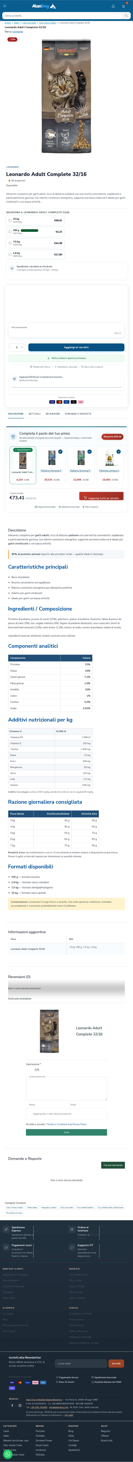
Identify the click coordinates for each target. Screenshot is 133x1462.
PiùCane (40, 1454)
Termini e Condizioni (57, 1124)
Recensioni (53, 413)
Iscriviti (116, 1363)
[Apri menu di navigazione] (6, 5)
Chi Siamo (8, 1313)
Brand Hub (106, 1440)
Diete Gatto (32, 1207)
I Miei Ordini (9, 1298)
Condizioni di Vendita (80, 1313)
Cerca (126, 15)
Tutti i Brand (9, 1331)
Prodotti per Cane (14, 1213)
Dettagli (35, 413)
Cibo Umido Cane (12, 1445)
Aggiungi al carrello (76, 347)
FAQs (71, 1435)
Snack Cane (9, 1450)
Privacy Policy (79, 1124)
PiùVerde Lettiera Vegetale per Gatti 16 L (110, 471)
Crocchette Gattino (85, 1207)
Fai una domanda (113, 1165)
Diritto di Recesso (78, 1331)
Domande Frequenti (13, 1286)
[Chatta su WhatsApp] (7, 1454)
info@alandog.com (58, 1407)
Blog (5, 1319)
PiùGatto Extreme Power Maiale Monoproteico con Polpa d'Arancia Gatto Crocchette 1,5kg (81, 471)
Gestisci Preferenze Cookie (84, 1342)
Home (8, 23)
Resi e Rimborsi (11, 1280)
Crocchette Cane (78, 1274)
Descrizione (16, 413)
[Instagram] (20, 1405)
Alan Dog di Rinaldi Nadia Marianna (44, 1399)
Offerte (105, 1435)
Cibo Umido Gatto (14, 1207)
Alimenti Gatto (76, 1292)
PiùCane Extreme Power (16, 1325)
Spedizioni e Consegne (15, 1274)
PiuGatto (40, 1435)
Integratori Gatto (48, 1207)
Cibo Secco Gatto (47, 23)
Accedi (113, 6)
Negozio (105, 1431)
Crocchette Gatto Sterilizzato (111, 1207)
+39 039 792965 (38, 1407)
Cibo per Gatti (29, 23)
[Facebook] (12, 1405)
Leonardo (18, 31)
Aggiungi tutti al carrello (103, 498)
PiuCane (40, 1431)
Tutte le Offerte (77, 1298)
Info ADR (69, 1415)
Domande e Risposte (78, 413)
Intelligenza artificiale (80, 1337)
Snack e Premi (77, 1286)
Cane (6, 1431)
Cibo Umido (75, 1280)
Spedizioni (74, 1450)
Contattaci (8, 1292)
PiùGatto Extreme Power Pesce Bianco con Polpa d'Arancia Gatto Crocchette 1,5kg (52, 471)
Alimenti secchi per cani (15, 1440)
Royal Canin (42, 1445)
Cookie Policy (76, 1325)
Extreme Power (44, 1440)
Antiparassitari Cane (13, 1454)
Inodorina (41, 1450)
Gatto (16, 23)
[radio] (35, 220)
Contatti (72, 1445)
